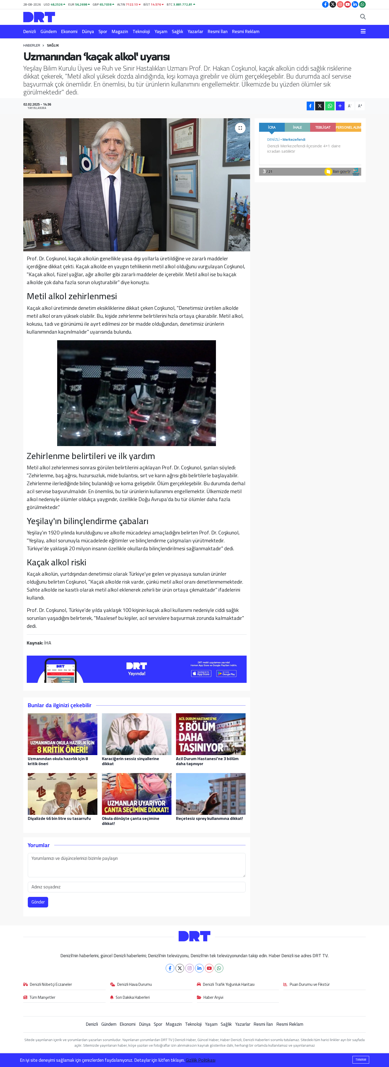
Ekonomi (69, 31)
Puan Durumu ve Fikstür (310, 985)
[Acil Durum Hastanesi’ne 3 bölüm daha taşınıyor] (211, 733)
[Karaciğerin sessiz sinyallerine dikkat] (136, 733)
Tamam (360, 1059)
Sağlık (177, 31)
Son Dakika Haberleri (133, 998)
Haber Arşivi (213, 998)
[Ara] (363, 17)
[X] (179, 968)
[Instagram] (189, 968)
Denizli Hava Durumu (134, 985)
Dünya (88, 31)
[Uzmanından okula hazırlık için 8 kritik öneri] (62, 733)
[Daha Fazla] (340, 106)
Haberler (31, 45)
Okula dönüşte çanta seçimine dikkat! (130, 820)
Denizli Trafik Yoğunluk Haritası (229, 985)
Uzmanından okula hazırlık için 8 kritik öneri (58, 761)
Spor (102, 31)
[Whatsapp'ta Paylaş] (329, 106)
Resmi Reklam (245, 31)
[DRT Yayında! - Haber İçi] (137, 669)
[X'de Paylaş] (319, 106)
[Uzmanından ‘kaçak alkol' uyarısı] (136, 184)
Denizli (29, 31)
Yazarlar (195, 31)
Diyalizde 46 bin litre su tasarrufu (59, 818)
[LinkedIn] (199, 968)
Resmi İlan (218, 31)
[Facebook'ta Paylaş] (310, 106)
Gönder (38, 902)
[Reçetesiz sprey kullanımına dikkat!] (211, 793)
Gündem (48, 31)
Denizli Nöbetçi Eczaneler (51, 985)
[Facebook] (170, 968)
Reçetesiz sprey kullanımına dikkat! (209, 818)
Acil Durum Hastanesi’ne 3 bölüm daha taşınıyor (207, 761)
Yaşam (161, 31)
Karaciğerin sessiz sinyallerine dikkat (130, 761)
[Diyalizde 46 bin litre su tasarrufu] (62, 793)
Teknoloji (141, 31)
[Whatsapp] (219, 968)
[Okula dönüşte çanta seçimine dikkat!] (136, 793)
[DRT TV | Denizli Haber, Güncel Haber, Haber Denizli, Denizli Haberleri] (39, 16)
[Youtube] (209, 968)
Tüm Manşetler (42, 998)
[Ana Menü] (363, 31)
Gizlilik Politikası (200, 1060)
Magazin (120, 31)
